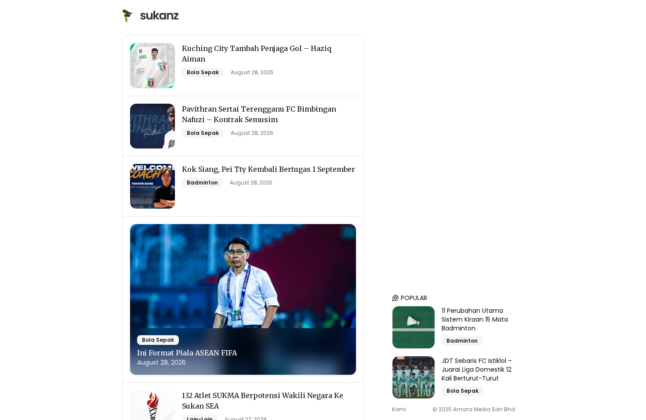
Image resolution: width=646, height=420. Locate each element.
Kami (399, 409)
